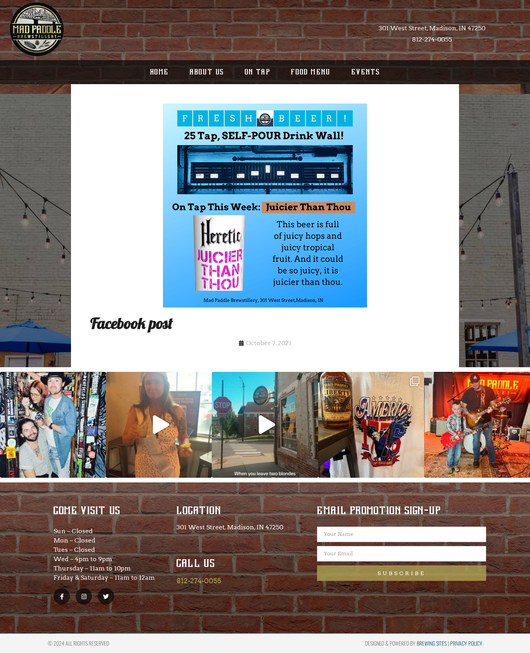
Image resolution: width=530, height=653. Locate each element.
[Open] (53, 425)
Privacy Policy (466, 643)
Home (159, 72)
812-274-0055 (199, 581)
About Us (207, 72)
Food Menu (311, 72)
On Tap (257, 72)
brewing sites (432, 643)
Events (366, 72)
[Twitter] (106, 596)
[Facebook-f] (62, 596)
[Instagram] (84, 596)
